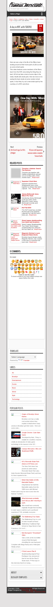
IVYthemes (25, 590)
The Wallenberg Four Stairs (31, 517)
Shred (14, 391)
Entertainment (16, 380)
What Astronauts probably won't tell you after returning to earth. (31, 500)
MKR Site (33, 590)
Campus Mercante (26, 588)
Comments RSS (40, 592)
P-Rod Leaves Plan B (29, 551)
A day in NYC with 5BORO (21, 27)
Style (13, 395)
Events (14, 384)
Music (14, 388)
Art (13, 373)
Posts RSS (29, 592)
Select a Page (15, 14)
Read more (35, 177)
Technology (16, 399)
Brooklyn (15, 376)
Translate (26, 360)
